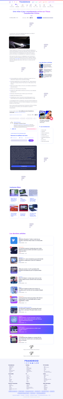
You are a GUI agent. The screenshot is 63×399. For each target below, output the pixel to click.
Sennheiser (45, 380)
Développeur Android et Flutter (19, 124)
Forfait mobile (51, 1)
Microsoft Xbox (29, 368)
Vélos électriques (46, 383)
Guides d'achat (22, 327)
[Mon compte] (16, 1)
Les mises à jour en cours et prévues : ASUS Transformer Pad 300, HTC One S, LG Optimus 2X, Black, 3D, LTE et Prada (33, 215)
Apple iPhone (11, 366)
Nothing (45, 378)
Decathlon (45, 385)
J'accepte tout (24, 166)
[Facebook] (28, 363)
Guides (40, 1)
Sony (27, 379)
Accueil (11, 9)
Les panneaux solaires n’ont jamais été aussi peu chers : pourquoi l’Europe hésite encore (30, 309)
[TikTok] (36, 363)
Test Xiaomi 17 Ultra (45, 391)
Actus (33, 1)
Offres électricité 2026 (45, 141)
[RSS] (30, 363)
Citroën (10, 376)
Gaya (45, 386)
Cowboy (45, 384)
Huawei (28, 385)
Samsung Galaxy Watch (13, 388)
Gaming (27, 365)
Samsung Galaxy (12, 370)
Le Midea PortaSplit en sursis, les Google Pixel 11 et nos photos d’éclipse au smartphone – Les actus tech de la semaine (48, 76)
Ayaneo (28, 367)
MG (9, 378)
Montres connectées (12, 383)
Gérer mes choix (23, 168)
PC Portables (46, 365)
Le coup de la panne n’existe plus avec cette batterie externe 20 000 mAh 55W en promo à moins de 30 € (31, 250)
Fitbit (10, 386)
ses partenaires (18, 160)
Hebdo (21, 137)
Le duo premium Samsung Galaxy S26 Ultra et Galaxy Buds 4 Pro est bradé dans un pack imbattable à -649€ (30, 299)
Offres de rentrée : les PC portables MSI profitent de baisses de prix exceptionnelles (30, 269)
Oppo (10, 369)
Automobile (11, 373)
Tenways (45, 388)
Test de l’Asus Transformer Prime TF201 (23, 214)
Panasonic (28, 376)
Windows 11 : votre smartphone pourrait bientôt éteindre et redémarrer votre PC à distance (31, 259)
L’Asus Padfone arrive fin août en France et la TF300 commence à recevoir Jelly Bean (14, 215)
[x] (10, 128)
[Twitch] (34, 363)
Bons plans (45, 1)
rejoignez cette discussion (20, 112)
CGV (49, 395)
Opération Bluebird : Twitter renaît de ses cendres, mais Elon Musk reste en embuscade (30, 240)
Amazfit (10, 384)
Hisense (28, 375)
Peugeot (10, 379)
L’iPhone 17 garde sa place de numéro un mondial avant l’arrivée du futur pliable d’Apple (31, 289)
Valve (27, 372)
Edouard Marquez (17, 122)
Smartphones (11, 365)
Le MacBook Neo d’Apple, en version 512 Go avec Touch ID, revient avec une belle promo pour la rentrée (30, 339)
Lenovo (45, 368)
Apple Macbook (46, 367)
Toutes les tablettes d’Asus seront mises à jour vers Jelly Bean (33, 200)
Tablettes (18, 9)
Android (23, 118)
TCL (27, 380)
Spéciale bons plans (30, 137)
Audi (10, 375)
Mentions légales (16, 395)
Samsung (28, 378)
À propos (22, 395)
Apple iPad (28, 384)
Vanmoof (45, 389)
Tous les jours (14, 137)
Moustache (45, 387)
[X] (25, 363)
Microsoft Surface (47, 371)
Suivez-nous (39, 17)
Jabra (45, 376)
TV (26, 373)
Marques (20, 316)
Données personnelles (43, 395)
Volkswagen (11, 381)
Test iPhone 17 (37, 391)
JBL (44, 377)
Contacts (27, 395)
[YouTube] (32, 363)
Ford (10, 377)
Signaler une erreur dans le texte (16, 114)
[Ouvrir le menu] (10, 2)
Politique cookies (16, 164)
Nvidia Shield (29, 370)
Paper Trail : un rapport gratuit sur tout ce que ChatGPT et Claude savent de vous (14, 200)
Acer (44, 366)
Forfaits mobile (43, 134)
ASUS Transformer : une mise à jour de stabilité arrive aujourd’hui (23, 200)
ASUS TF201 (30, 118)
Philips (28, 377)
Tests (37, 1)
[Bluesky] (38, 363)
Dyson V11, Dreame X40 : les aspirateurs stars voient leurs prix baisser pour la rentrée (48, 70)
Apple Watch (11, 385)
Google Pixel (11, 367)
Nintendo (28, 369)
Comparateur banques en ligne (23, 393)
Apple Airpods (46, 375)
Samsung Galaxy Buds (47, 379)
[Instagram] (27, 363)
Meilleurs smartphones (13, 391)
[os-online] (15, 128)
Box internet (43, 139)
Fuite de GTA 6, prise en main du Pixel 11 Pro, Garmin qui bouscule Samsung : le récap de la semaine (48, 66)
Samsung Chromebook (47, 372)
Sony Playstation (29, 371)
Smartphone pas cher (29, 391)
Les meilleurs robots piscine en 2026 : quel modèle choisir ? (30, 329)
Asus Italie (17, 58)
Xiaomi (10, 372)
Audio (44, 373)
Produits (14, 9)
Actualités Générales (15, 118)
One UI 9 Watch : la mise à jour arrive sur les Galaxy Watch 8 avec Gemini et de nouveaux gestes (30, 279)
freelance (27, 124)
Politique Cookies (33, 395)
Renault (10, 380)
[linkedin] (13, 128)
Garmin (10, 387)
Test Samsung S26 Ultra (41, 393)
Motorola (10, 368)
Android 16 (52, 391)
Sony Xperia (11, 371)
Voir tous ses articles (31, 128)
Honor (45, 369)
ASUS (27, 366)
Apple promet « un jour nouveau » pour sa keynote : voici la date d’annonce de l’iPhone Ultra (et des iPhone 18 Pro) (30, 319)
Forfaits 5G (43, 131)
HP (44, 370)
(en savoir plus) (30, 157)
